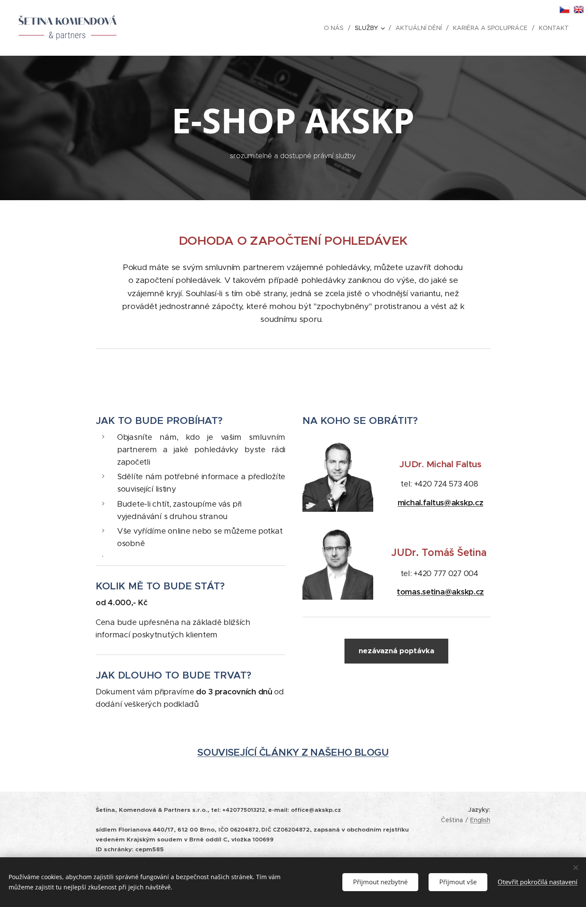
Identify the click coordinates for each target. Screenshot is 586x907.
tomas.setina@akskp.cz (440, 592)
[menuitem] (336, 28)
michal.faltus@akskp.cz (440, 503)
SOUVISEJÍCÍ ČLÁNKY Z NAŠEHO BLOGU (293, 752)
